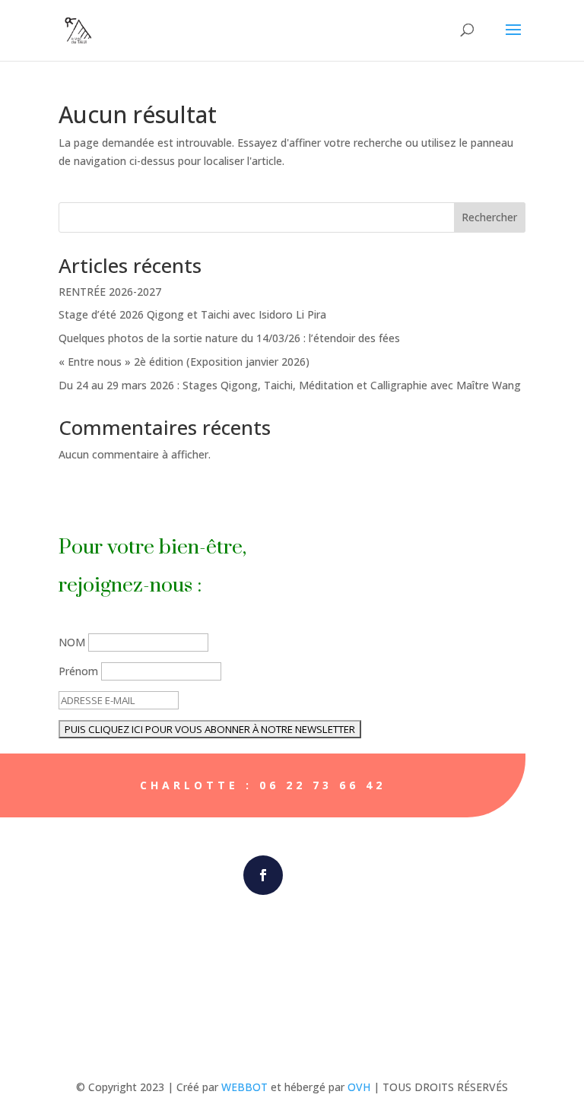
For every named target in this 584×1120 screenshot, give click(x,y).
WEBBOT (244, 1087)
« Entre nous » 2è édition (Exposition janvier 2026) (184, 361)
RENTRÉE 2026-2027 (110, 291)
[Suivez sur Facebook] (263, 875)
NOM (72, 642)
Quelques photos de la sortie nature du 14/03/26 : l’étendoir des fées (229, 338)
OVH (359, 1087)
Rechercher (489, 217)
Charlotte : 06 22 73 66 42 (263, 785)
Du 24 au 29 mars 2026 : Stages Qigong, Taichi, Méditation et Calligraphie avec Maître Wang (290, 385)
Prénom (78, 671)
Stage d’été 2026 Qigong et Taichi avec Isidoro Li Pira (192, 314)
